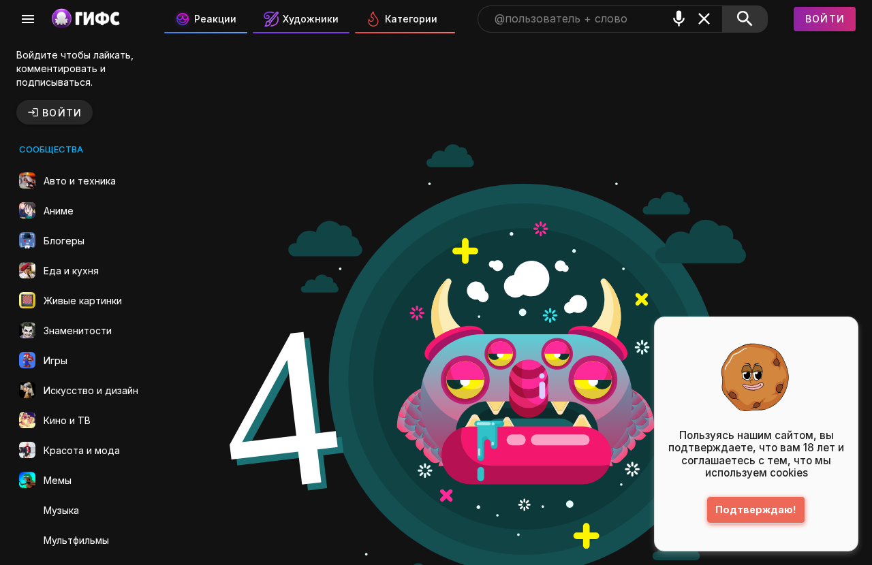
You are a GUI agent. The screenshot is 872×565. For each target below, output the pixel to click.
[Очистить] (704, 19)
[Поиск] (745, 19)
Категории (411, 19)
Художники (311, 19)
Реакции (215, 19)
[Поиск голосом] (678, 19)
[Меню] (28, 19)
